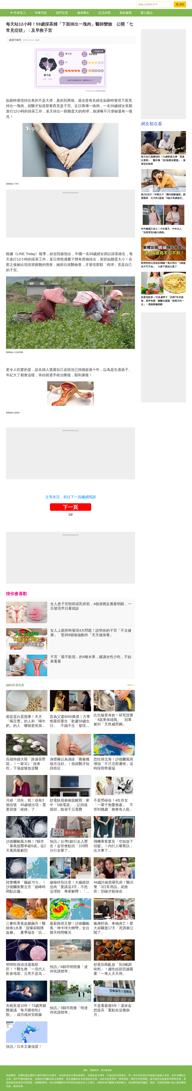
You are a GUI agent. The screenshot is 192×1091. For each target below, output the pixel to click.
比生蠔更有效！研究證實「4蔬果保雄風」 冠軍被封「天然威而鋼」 (113, 719)
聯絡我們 (94, 1070)
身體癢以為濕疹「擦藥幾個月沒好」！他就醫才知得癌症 (69, 763)
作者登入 (19, 12)
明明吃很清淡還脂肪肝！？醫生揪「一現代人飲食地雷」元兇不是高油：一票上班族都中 (26, 969)
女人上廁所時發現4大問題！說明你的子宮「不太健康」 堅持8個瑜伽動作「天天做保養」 (90, 632)
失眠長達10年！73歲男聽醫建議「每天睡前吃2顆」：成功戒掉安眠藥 (26, 1010)
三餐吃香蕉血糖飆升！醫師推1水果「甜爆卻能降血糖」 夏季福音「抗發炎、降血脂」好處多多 (26, 928)
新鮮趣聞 (126, 12)
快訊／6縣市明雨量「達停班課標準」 (69, 969)
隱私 (85, 1070)
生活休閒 (104, 12)
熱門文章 (62, 12)
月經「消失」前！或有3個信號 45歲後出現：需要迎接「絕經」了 (26, 804)
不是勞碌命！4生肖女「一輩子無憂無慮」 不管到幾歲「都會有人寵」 (113, 804)
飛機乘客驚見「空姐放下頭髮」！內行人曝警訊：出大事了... (113, 845)
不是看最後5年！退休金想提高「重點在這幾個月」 (113, 1010)
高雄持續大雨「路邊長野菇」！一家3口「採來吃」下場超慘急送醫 (26, 763)
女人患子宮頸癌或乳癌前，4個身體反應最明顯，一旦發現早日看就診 (90, 606)
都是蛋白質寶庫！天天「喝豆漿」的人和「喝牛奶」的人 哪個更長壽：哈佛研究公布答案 (26, 721)
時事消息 (41, 12)
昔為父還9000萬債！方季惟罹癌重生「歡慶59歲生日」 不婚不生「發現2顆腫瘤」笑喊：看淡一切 (70, 721)
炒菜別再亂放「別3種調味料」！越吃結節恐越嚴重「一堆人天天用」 (113, 969)
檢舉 (37, 40)
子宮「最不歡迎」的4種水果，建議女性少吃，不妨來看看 (90, 659)
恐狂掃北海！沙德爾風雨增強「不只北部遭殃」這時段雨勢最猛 (113, 763)
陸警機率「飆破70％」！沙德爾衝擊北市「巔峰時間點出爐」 (26, 886)
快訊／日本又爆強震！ (24, 1047)
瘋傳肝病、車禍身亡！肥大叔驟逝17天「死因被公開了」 (114, 927)
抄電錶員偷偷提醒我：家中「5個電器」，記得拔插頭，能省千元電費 (69, 804)
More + (131, 685)
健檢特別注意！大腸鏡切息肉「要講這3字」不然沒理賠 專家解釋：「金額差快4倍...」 (69, 887)
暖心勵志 (147, 12)
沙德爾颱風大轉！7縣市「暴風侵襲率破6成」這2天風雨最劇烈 (26, 845)
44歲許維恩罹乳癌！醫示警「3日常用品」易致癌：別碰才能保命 (114, 886)
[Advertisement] (70, 217)
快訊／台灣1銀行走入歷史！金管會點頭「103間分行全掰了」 (69, 845)
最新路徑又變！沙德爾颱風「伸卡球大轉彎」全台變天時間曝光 (69, 927)
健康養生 (83, 12)
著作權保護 (106, 1070)
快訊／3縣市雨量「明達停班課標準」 (69, 1010)
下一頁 (70, 507)
